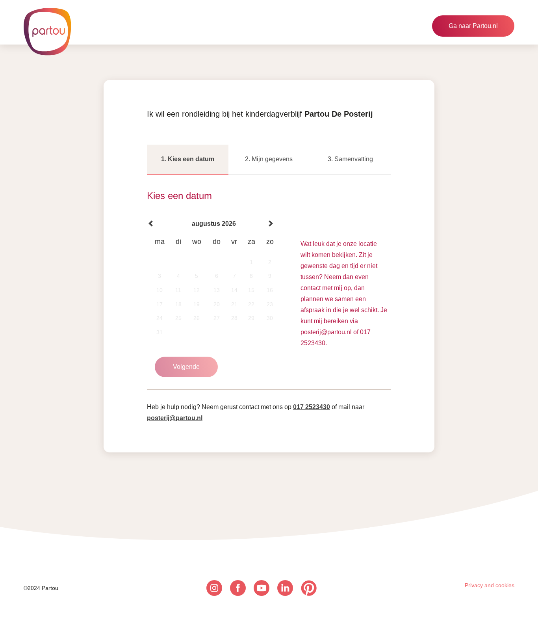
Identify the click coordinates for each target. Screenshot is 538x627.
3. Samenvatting (350, 159)
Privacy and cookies (489, 585)
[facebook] (238, 588)
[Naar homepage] (47, 31)
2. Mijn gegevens (269, 159)
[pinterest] (309, 588)
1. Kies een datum (187, 159)
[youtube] (261, 588)
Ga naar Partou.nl (473, 25)
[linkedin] (285, 588)
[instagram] (214, 588)
